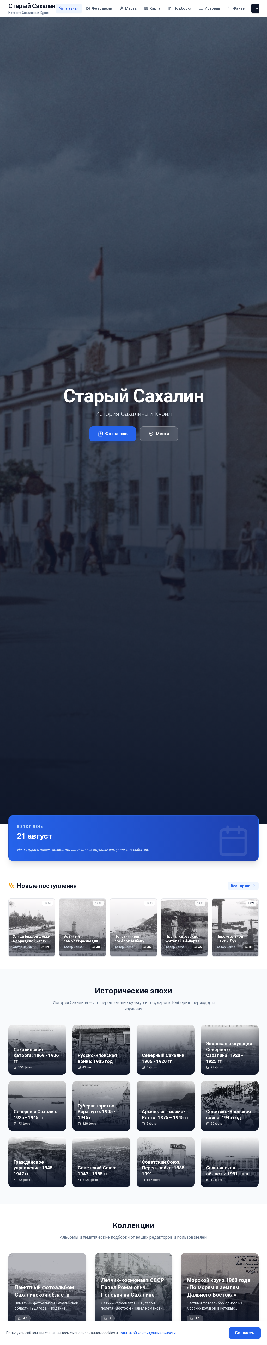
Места (162, 433)
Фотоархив (116, 433)
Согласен (244, 1332)
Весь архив (240, 886)
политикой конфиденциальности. (148, 1333)
